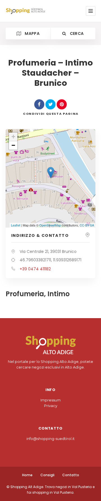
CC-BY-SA (87, 225)
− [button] (13, 145)
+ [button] (13, 136)
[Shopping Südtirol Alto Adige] (27, 11)
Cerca (76, 33)
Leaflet (15, 225)
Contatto (70, 475)
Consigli (47, 475)
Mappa (32, 33)
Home (27, 475)
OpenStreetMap (50, 225)
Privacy (50, 405)
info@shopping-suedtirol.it (50, 438)
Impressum (50, 400)
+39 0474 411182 (35, 269)
